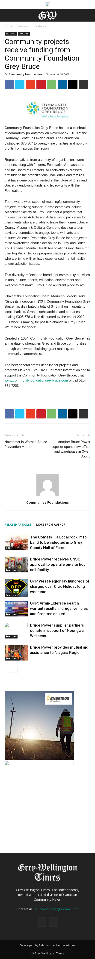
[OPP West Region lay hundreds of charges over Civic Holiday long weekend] (16, 588)
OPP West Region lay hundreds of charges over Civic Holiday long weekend (59, 586)
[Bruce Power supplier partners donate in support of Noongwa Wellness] (16, 630)
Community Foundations (25, 74)
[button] (88, 15)
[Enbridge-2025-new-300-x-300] (39, 758)
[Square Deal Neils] (39, 764)
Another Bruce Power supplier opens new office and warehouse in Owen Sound (70, 449)
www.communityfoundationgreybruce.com (36, 380)
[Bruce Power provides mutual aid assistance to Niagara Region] (16, 653)
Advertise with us (64, 945)
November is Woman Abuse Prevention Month (26, 444)
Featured (24, 26)
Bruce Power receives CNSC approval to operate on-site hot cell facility (57, 564)
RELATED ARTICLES (18, 524)
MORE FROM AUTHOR (50, 524)
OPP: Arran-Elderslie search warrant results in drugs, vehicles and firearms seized (59, 608)
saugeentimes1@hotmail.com (56, 909)
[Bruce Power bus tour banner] (47, 4)
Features (40, 26)
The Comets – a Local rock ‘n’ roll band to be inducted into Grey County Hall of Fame (59, 542)
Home (9, 26)
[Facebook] (41, 922)
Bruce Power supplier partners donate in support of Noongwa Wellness (57, 630)
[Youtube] (53, 922)
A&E (8, 548)
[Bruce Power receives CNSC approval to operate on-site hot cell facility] (16, 564)
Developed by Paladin (34, 945)
